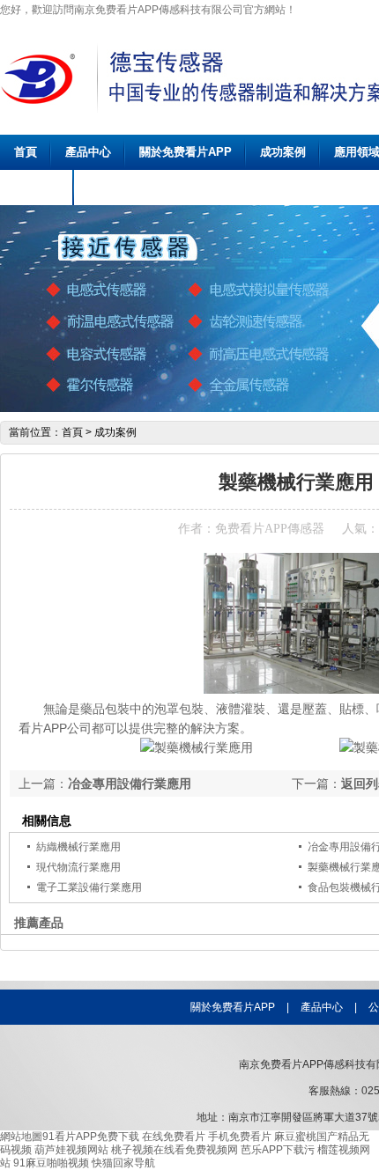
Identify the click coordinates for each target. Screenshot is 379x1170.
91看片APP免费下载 (90, 1136)
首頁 (25, 151)
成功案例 (283, 151)
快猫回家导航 (123, 1163)
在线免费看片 (173, 1136)
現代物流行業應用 (78, 867)
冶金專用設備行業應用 (129, 783)
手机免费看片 (239, 1136)
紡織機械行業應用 (78, 847)
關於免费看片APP (185, 151)
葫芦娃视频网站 (71, 1150)
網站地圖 (21, 1136)
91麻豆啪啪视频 (51, 1163)
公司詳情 (37, 187)
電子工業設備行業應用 (89, 887)
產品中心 (88, 151)
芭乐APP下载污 (278, 1150)
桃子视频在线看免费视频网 (174, 1150)
